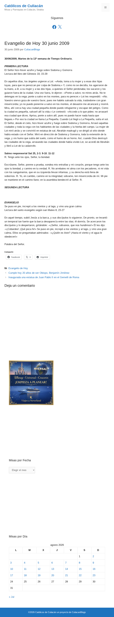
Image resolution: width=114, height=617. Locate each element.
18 (25, 575)
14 (66, 569)
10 (11, 569)
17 (11, 575)
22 (80, 575)
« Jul (11, 596)
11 (25, 569)
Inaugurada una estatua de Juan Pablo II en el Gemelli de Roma (43, 277)
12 (39, 569)
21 (66, 575)
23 (94, 575)
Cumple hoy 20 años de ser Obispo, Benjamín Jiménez (38, 272)
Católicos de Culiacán (23, 6)
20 (52, 575)
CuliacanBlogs (79, 612)
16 (94, 569)
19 (39, 575)
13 (52, 569)
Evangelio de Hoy (18, 268)
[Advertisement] (57, 427)
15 (80, 569)
